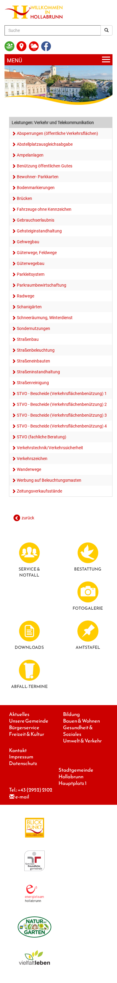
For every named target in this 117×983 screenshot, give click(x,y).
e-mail (22, 797)
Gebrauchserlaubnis (35, 220)
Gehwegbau (28, 241)
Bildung (71, 714)
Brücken (24, 198)
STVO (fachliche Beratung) (41, 436)
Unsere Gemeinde (28, 721)
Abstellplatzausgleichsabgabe (45, 144)
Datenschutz (23, 763)
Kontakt (18, 750)
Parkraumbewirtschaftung (41, 285)
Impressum (21, 757)
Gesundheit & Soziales (78, 731)
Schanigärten (29, 306)
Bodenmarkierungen (36, 187)
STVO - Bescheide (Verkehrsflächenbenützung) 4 (62, 426)
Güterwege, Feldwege (37, 252)
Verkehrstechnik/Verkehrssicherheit (50, 447)
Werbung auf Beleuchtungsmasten (49, 480)
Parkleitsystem (30, 274)
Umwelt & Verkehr (82, 741)
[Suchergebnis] (106, 30)
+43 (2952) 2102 (35, 790)
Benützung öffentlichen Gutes (44, 165)
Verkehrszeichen (32, 458)
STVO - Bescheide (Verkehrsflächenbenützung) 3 (62, 415)
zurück (28, 517)
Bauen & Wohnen (81, 721)
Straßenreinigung (33, 382)
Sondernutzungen (33, 328)
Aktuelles (19, 714)
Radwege (25, 296)
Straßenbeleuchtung (36, 350)
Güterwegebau (30, 263)
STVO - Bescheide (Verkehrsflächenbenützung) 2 (62, 404)
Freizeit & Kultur (26, 734)
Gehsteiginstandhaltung (39, 231)
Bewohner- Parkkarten (37, 176)
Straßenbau (28, 339)
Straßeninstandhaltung (38, 371)
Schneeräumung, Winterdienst (45, 317)
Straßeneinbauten (33, 361)
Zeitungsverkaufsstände (39, 491)
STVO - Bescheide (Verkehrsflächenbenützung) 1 (62, 393)
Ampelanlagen (30, 155)
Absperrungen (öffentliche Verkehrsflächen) (57, 133)
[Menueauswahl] (58, 59)
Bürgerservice (24, 727)
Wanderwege (29, 469)
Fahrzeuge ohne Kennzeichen (44, 209)
